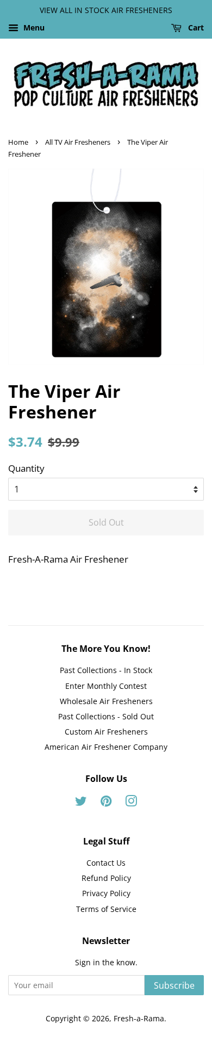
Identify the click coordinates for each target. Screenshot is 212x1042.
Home (18, 142)
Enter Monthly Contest (106, 686)
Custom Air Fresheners (106, 731)
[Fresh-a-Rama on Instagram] (131, 803)
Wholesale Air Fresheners (106, 701)
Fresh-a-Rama (139, 1018)
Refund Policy (106, 878)
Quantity (26, 468)
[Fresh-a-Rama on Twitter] (81, 803)
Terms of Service (106, 909)
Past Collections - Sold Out (106, 716)
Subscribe (174, 985)
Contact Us (106, 863)
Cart (195, 27)
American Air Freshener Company (106, 747)
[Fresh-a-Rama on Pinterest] (106, 803)
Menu (33, 27)
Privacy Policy (106, 893)
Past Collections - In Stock (106, 670)
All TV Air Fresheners (77, 142)
